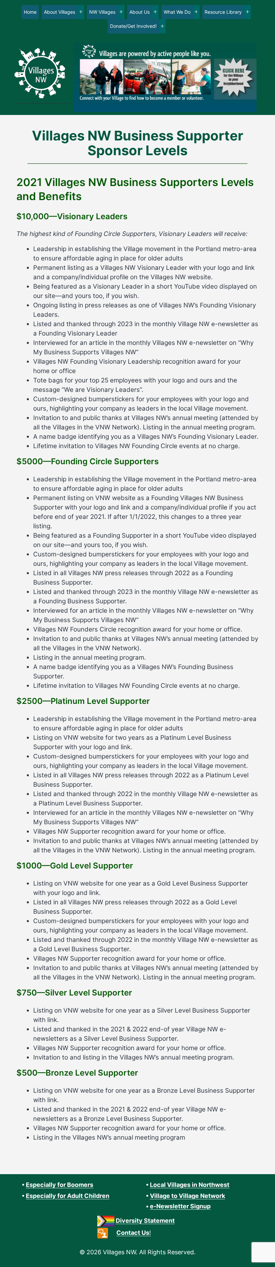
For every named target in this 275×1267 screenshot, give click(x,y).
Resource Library (223, 12)
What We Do (177, 12)
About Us (139, 12)
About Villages (59, 12)
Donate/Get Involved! (133, 26)
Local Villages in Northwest (189, 1184)
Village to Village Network (187, 1195)
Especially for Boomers (59, 1184)
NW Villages (102, 12)
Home (30, 12)
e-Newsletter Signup (180, 1206)
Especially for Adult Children (67, 1195)
